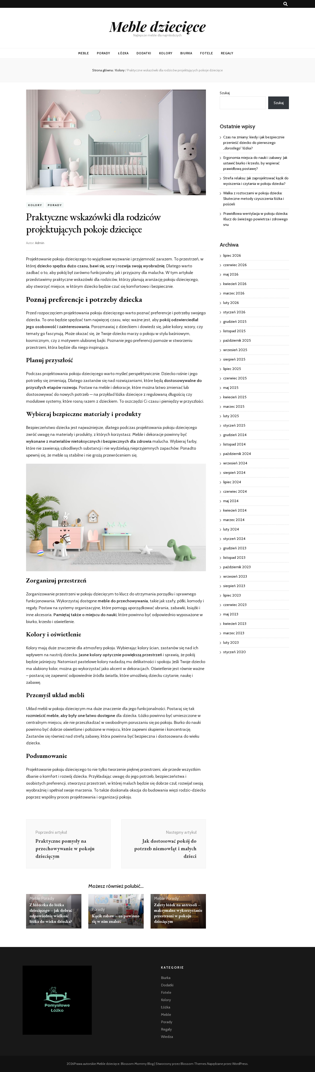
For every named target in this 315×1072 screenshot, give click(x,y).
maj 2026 (230, 274)
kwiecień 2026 (235, 284)
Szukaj (225, 93)
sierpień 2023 (234, 586)
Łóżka (123, 53)
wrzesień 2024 (235, 463)
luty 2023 (231, 642)
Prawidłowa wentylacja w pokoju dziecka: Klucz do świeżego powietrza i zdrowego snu (255, 219)
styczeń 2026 (234, 312)
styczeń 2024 (234, 538)
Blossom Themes (193, 1064)
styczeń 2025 (234, 425)
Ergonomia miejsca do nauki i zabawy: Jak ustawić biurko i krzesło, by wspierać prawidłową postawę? (255, 163)
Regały (227, 53)
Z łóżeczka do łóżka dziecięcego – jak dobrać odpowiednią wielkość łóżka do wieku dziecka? (51, 913)
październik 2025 (237, 340)
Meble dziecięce (158, 26)
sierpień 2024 (234, 472)
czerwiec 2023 (235, 605)
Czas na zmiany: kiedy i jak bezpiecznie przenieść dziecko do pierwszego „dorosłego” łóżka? (254, 142)
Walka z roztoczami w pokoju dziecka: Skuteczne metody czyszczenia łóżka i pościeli (253, 198)
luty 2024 (231, 529)
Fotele (206, 53)
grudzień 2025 (235, 321)
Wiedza (167, 1036)
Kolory (166, 53)
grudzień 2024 (235, 435)
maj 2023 (230, 614)
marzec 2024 (233, 520)
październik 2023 (237, 567)
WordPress (240, 1064)
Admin (39, 243)
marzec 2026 (233, 293)
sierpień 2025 (234, 359)
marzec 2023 (233, 633)
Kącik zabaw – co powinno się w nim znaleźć (116, 918)
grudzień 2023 (234, 548)
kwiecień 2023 (234, 623)
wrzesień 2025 (235, 350)
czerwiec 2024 (235, 491)
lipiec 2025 (232, 369)
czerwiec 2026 (235, 265)
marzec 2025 (233, 406)
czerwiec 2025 (235, 378)
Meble (83, 53)
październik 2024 (237, 454)
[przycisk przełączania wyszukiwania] (285, 4)
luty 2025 (231, 416)
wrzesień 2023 (235, 576)
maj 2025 (230, 387)
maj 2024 (230, 501)
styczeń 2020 (234, 652)
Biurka (186, 53)
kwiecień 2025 (235, 397)
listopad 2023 (234, 557)
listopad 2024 (234, 444)
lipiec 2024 (232, 482)
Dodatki (144, 53)
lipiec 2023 (232, 595)
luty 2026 (231, 302)
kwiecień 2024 (235, 510)
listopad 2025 (234, 331)
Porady (103, 53)
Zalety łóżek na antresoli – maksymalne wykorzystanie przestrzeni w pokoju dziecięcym (178, 913)
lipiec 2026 (232, 255)
